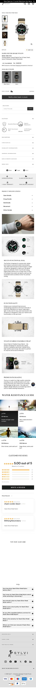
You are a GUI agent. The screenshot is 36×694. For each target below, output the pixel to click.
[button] (6, 470)
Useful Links (5, 639)
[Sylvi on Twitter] (20, 662)
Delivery (6, 105)
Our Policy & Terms (7, 644)
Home (3, 12)
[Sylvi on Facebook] (11, 662)
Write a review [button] (18, 487)
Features (5, 118)
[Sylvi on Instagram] (6, 662)
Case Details (7, 195)
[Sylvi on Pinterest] (25, 662)
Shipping (18, 65)
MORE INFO (5, 164)
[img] (8, 502)
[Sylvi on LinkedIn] (30, 662)
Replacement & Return (9, 158)
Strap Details (7, 199)
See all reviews (5, 481)
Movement (6, 206)
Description (6, 137)
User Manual (6, 142)
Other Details (7, 210)
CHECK (30, 108)
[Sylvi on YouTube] (15, 662)
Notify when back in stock (18, 97)
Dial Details (6, 203)
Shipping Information (9, 153)
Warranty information (9, 148)
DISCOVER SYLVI (6, 634)
